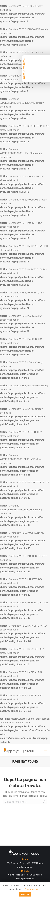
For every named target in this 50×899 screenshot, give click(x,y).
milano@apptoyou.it (25, 878)
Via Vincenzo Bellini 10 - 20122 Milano (25, 874)
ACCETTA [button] (25, 894)
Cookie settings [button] (32, 889)
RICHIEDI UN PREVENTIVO (24, 68)
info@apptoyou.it (25, 867)
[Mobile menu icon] (45, 749)
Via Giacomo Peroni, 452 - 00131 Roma (25, 863)
